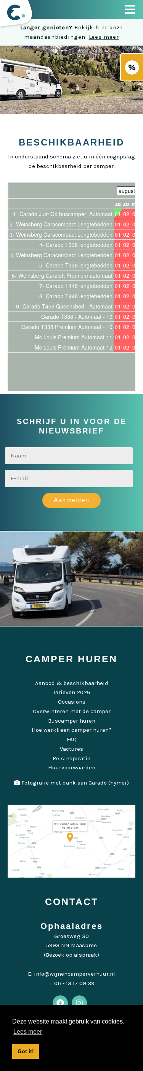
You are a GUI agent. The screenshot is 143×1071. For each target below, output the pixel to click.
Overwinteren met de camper (72, 711)
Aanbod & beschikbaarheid (71, 683)
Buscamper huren (71, 720)
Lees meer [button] (27, 1031)
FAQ (72, 739)
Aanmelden (71, 500)
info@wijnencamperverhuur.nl (74, 973)
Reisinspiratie (71, 758)
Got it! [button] (26, 1051)
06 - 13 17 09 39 (74, 983)
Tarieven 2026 (71, 692)
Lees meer (104, 36)
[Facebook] (60, 1003)
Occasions (71, 701)
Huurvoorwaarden (71, 767)
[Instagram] (79, 1003)
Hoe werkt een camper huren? (72, 729)
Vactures (71, 748)
